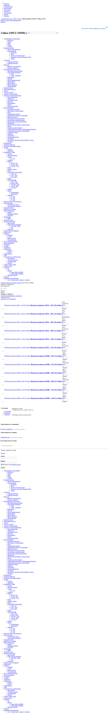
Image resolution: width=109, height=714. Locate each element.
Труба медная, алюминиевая (12, 689)
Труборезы (10, 570)
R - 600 (13, 632)
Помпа (9, 536)
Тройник (10, 566)
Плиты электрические (13, 481)
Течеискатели (8, 685)
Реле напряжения (9, 675)
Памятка (6, 16)
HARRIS (10, 667)
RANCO (9, 682)
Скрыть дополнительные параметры (11, 296)
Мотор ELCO (11, 515)
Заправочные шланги (13, 546)
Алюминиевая (11, 693)
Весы (9, 544)
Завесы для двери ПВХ (11, 526)
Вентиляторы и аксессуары (12, 501)
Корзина (3, 22)
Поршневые (14, 626)
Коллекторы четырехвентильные (17, 553)
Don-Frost (13, 484)
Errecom (9, 581)
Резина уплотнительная (18, 487)
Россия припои (11, 672)
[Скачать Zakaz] (107, 28)
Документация (8, 6)
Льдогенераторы (9, 639)
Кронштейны (11, 535)
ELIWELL (10, 472)
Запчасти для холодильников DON (21, 489)
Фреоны (6, 708)
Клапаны (10, 533)
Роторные (10, 661)
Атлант (9, 586)
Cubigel (9, 589)
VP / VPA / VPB (15, 658)
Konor (9, 602)
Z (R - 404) (14, 609)
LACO (9, 669)
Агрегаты (7, 492)
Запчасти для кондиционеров (12, 527)
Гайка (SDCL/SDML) (17, 704)
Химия (6, 579)
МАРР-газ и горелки (10, 641)
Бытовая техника (9, 480)
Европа (9, 644)
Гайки (6, 523)
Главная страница (6, 283)
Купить (64, 308)
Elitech (9, 473)
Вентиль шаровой (12, 500)
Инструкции (7, 8)
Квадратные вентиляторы (14, 503)
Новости (6, 3)
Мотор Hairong (11, 518)
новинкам (13, 299)
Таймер (6, 678)
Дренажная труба (12, 532)
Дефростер (10, 530)
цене (8, 299)
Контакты (7, 5)
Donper (9, 593)
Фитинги (10, 573)
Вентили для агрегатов (14, 498)
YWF (12, 506)
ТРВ (5, 687)
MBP (8, 650)
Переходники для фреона (11, 662)
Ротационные (15, 624)
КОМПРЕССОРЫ (9, 584)
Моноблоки (7, 649)
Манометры (10, 555)
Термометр (7, 679)
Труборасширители (13, 569)
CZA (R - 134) (15, 598)
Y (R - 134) (14, 607)
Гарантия (7, 414)
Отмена (3, 453)
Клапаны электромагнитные (12, 578)
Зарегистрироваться (15, 20)
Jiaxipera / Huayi (12, 601)
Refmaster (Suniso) (12, 645)
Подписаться (65, 317)
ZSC (12, 659)
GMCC (9, 622)
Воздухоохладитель (9, 521)
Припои (6, 665)
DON (12, 486)
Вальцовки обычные (13, 541)
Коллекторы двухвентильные (16, 550)
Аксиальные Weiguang (14, 504)
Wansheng (10, 627)
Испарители (7, 575)
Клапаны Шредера (9, 576)
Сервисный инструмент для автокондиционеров (21, 561)
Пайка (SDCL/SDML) (17, 705)
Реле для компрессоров (10, 673)
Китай (9, 684)
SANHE (9, 478)
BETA (9, 477)
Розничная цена (5, 286)
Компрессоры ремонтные (11, 710)
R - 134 (13, 590)
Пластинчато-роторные (14, 656)
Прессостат (7, 664)
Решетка (9, 510)
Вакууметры (11, 655)
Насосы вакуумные (9, 653)
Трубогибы (10, 567)
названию (3, 299)
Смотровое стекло (12, 564)
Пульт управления (12, 538)
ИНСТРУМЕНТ (9, 539)
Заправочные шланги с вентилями (17, 547)
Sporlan (19, 283)
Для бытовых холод (13, 636)
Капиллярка (10, 690)
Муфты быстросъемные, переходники (18, 556)
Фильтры (14, 283)
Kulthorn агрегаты (12, 495)
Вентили (6, 496)
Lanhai (9, 610)
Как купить (7, 9)
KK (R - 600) (14, 615)
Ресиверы (7, 676)
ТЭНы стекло (8, 698)
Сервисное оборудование (14, 559)
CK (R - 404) (14, 596)
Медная (9, 695)
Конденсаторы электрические (12, 633)
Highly (9, 599)
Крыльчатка (10, 509)
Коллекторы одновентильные (16, 552)
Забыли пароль (16, 464)
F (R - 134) (14, 613)
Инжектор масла (12, 549)
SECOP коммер (11, 612)
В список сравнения (6, 429)
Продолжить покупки (19, 429)
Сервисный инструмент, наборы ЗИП (18, 563)
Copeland (10, 592)
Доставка (6, 11)
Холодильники (11, 483)
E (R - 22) (13, 606)
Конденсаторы (8, 635)
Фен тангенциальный (13, 512)
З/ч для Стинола (8, 524)
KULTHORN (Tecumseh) (14, 604)
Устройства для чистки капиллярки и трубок (20, 572)
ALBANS (10, 583)
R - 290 (13, 629)
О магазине (7, 411)
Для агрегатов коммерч (14, 638)
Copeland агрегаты (12, 493)
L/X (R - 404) (14, 618)
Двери (13, 490)
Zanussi (9, 621)
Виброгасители (8, 520)
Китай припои (11, 670)
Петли (9, 558)
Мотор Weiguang (12, 516)
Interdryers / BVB (12, 707)
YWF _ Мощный (16, 507)
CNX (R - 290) (15, 616)
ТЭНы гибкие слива (10, 696)
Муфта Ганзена (8, 652)
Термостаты (7, 681)
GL (8, 701)
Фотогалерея (7, 13)
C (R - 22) (13, 619)
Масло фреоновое (9, 642)
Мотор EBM (11, 513)
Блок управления (12, 529)
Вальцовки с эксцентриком (15, 543)
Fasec (9, 475)
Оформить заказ (5, 437)
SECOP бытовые (12, 587)
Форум (6, 14)
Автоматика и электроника (12, 470)
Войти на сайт (5, 20)
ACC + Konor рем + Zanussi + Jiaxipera (18, 712)
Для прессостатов (12, 692)
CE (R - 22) (14, 595)
